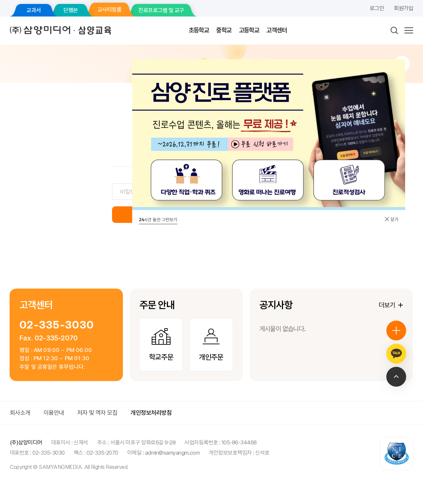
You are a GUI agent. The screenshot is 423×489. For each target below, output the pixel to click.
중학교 (223, 30)
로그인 (377, 8)
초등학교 (199, 30)
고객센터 (276, 30)
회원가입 (403, 8)
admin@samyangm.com (172, 452)
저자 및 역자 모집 (97, 412)
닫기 (394, 219)
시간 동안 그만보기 (158, 219)
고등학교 (249, 30)
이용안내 (54, 412)
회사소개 (20, 412)
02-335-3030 (56, 324)
